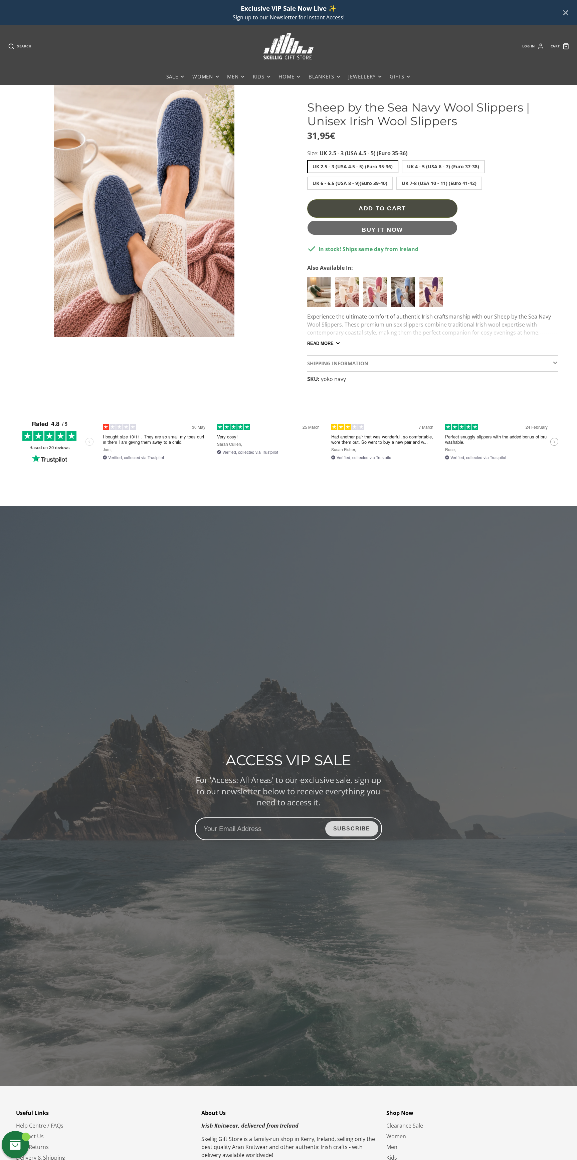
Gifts (397, 76)
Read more (320, 343)
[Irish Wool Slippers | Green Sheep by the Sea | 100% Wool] (320, 295)
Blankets (321, 76)
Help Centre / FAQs (39, 1125)
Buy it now (382, 229)
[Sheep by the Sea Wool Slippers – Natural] (348, 295)
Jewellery (362, 76)
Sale (172, 76)
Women (202, 76)
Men (232, 76)
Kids (258, 76)
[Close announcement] (566, 12)
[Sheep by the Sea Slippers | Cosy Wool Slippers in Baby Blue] (404, 295)
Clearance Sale (404, 1125)
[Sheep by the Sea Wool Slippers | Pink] (376, 295)
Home (286, 76)
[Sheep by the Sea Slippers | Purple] (432, 295)
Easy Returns (32, 1147)
